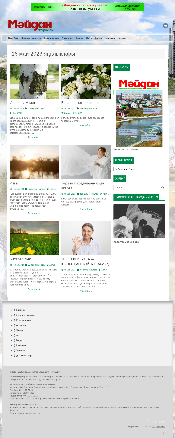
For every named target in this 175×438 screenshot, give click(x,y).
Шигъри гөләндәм (36, 108)
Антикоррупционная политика (24, 404)
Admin (53, 189)
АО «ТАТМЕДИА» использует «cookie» (27, 407)
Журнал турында (31, 38)
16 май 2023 (18, 108)
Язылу (79, 38)
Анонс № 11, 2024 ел (125, 149)
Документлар (24, 355)
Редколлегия (51, 38)
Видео (98, 38)
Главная (21, 309)
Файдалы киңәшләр (89, 194)
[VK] (165, 25)
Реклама (110, 38)
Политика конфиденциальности (25, 413)
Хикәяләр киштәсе (88, 108)
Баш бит (13, 38)
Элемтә (122, 38)
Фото (89, 38)
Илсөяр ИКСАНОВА (73, 113)
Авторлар (67, 38)
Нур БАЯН (17, 113)
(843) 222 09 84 (158, 426)
